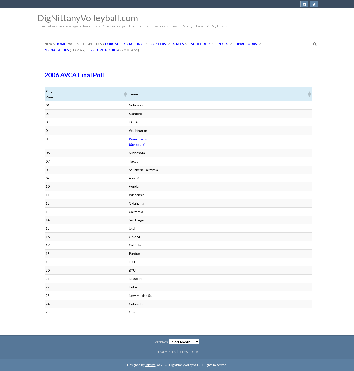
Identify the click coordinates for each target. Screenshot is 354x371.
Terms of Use (188, 352)
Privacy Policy (166, 352)
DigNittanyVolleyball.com (87, 17)
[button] (125, 94)
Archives (161, 342)
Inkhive (150, 365)
